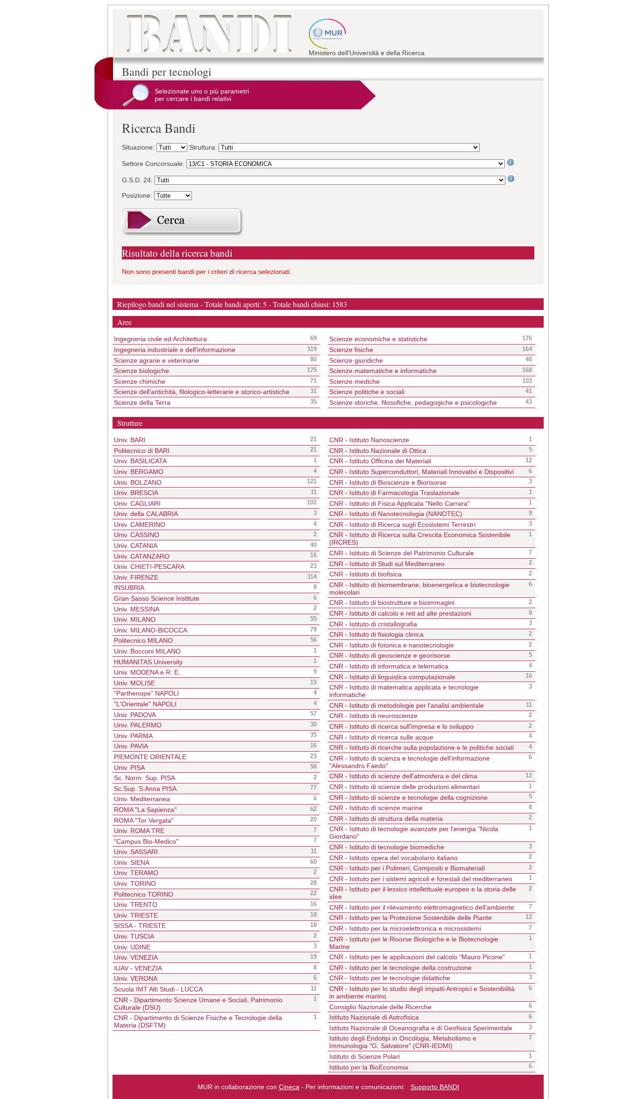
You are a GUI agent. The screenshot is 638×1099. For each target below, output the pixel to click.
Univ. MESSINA (136, 609)
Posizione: (138, 195)
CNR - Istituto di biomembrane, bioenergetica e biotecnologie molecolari (419, 588)
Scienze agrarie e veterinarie (208, 360)
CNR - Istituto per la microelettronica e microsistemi (405, 928)
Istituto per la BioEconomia (368, 1067)
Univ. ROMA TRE (139, 830)
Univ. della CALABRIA (146, 513)
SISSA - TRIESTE (140, 925)
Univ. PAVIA (131, 746)
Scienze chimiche (208, 381)
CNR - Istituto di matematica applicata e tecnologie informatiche (404, 690)
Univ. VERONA (135, 978)
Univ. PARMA (133, 736)
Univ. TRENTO (135, 904)
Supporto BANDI (435, 1087)
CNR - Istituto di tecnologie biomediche (386, 847)
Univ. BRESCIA (136, 492)
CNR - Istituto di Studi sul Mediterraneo (387, 563)
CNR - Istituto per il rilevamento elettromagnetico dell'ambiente (421, 907)
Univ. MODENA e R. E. (147, 672)
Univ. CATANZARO (142, 556)
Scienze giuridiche (423, 360)
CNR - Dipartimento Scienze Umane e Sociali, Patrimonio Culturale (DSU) (198, 1003)
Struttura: (204, 147)
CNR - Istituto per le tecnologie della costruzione (400, 967)
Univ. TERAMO (136, 872)
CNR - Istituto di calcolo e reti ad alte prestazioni (400, 613)
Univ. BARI (129, 440)
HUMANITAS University (148, 662)
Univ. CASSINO (136, 535)
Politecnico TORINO (143, 894)
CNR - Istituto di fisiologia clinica (376, 634)
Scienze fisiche (423, 349)
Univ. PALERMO (138, 725)
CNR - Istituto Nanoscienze (369, 440)
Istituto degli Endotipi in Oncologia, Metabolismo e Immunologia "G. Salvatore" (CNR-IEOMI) (402, 1041)
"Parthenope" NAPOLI (146, 693)
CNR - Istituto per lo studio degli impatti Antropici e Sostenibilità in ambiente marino (422, 992)
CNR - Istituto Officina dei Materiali (380, 461)
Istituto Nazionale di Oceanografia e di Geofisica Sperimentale (420, 1028)
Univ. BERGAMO (138, 471)
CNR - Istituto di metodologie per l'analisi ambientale (406, 705)
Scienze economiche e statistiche (423, 339)
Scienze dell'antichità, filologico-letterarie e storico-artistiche (208, 391)
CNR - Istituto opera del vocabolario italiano (393, 858)
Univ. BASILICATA (140, 461)
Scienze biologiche (208, 370)
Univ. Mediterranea (142, 799)
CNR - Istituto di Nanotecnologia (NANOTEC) (395, 513)
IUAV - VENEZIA (138, 968)
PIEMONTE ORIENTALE (150, 757)
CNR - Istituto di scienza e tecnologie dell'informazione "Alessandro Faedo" (409, 761)
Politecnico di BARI (142, 450)
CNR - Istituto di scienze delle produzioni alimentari (404, 786)
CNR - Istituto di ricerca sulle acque (381, 737)
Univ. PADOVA (135, 714)
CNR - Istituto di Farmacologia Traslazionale (394, 492)
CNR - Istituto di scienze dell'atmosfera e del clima (403, 776)
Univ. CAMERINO (139, 524)
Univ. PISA (129, 767)
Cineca (289, 1087)
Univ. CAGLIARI (137, 503)
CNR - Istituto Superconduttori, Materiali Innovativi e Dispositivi (421, 471)
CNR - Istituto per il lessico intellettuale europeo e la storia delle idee (422, 892)
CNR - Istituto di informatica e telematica (388, 666)
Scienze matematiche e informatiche (423, 370)
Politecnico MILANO (143, 640)
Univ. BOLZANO (138, 482)
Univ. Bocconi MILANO (147, 651)
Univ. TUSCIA (134, 936)
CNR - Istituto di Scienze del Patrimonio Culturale (401, 553)
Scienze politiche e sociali (423, 391)
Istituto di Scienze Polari (364, 1056)
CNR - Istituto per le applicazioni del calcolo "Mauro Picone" (417, 957)
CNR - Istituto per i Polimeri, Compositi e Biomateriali (407, 868)
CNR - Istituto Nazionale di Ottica (377, 450)
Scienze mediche (423, 381)
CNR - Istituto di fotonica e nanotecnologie (391, 645)
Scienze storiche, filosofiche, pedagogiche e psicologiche (423, 402)
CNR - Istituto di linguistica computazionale (392, 677)
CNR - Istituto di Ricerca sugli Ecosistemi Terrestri (402, 524)
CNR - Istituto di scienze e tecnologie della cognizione (408, 797)
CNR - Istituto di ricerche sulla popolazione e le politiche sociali (421, 747)
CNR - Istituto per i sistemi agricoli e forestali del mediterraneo (420, 879)
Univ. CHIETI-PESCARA (149, 566)
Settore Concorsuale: (154, 163)
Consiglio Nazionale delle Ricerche (380, 1007)
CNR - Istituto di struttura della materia (386, 818)
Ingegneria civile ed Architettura (208, 339)
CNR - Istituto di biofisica (365, 574)
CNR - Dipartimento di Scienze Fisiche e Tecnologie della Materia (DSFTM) (198, 1021)
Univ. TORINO (135, 883)
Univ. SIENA (131, 862)
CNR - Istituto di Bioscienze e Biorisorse (388, 482)
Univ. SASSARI (136, 851)
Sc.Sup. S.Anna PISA (145, 788)
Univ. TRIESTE (136, 915)
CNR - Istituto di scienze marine (376, 808)
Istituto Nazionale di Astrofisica (374, 1017)
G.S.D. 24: (138, 180)
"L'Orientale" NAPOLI (145, 704)
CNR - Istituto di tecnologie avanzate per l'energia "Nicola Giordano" (413, 832)
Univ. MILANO (135, 619)
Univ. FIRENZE (136, 577)
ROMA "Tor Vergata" (144, 820)
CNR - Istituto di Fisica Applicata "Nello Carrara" (399, 503)
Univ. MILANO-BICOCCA (150, 630)
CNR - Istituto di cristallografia (373, 624)
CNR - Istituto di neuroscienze (373, 715)
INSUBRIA (129, 587)
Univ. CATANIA (135, 545)
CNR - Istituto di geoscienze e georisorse (389, 655)
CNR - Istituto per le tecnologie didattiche (389, 978)
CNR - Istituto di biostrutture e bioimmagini (391, 602)
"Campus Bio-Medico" (146, 841)
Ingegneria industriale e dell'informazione (208, 349)
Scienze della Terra (208, 402)
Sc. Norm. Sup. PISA (144, 778)
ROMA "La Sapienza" (145, 809)
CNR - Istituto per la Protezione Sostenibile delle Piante (410, 917)
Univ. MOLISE (134, 683)
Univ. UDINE (132, 947)
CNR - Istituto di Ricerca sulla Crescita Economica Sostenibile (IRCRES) (419, 538)
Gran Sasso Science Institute (156, 598)
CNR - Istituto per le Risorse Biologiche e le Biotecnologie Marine (413, 942)
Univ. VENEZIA (136, 957)
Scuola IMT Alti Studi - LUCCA (158, 989)
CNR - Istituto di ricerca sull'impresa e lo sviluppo (401, 726)
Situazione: (139, 147)
